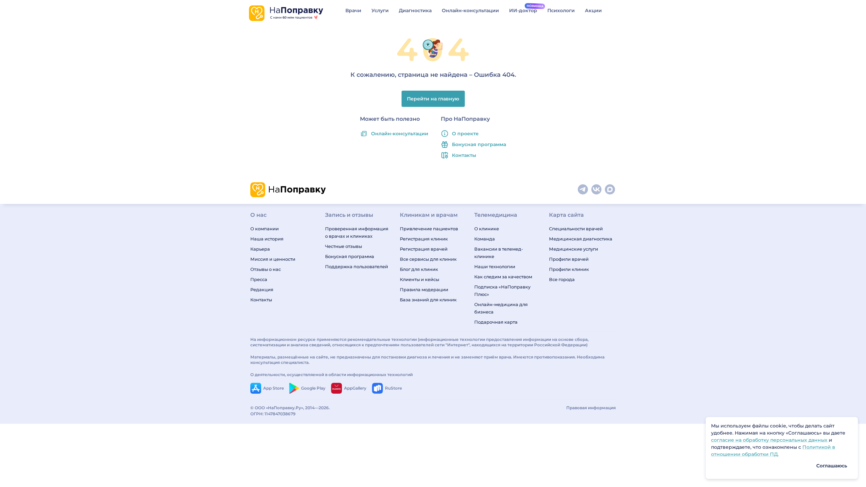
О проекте (465, 134)
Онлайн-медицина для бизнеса (501, 308)
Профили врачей (569, 259)
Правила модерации (424, 289)
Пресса (258, 279)
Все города (562, 279)
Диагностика (415, 10)
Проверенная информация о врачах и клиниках (356, 232)
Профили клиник (569, 269)
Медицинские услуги (573, 249)
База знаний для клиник (428, 299)
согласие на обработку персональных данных (770, 440)
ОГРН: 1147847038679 (273, 413)
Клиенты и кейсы (419, 279)
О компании (264, 228)
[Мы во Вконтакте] (596, 189)
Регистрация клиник (424, 238)
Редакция (261, 289)
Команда (484, 238)
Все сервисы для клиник (428, 259)
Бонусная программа (479, 144)
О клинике (486, 228)
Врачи (353, 10)
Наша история (266, 238)
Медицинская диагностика (580, 238)
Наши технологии (494, 266)
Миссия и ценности (272, 259)
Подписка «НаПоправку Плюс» (502, 290)
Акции (593, 10)
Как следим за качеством (503, 276)
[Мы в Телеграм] (583, 189)
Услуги (380, 10)
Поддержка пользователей (356, 266)
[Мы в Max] (610, 189)
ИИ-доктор (523, 10)
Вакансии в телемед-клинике (498, 252)
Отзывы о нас (265, 269)
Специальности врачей (576, 228)
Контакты (464, 155)
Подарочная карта (496, 322)
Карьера (260, 249)
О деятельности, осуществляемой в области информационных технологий (331, 374)
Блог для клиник (419, 269)
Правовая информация (591, 407)
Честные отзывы (343, 246)
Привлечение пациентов (429, 228)
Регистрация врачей (424, 249)
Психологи (561, 10)
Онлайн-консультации (470, 10)
